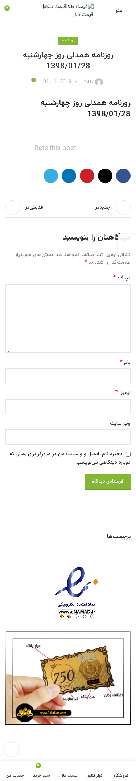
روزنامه (68, 40)
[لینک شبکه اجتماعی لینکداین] (69, 176)
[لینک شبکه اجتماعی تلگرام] (51, 176)
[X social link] (105, 176)
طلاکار (87, 82)
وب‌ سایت (120, 424)
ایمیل (123, 393)
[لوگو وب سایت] (68, 11)
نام (125, 362)
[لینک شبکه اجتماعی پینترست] (87, 176)
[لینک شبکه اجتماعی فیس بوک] (123, 176)
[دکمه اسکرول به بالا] (11, 749)
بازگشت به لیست (68, 207)
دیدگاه (122, 278)
